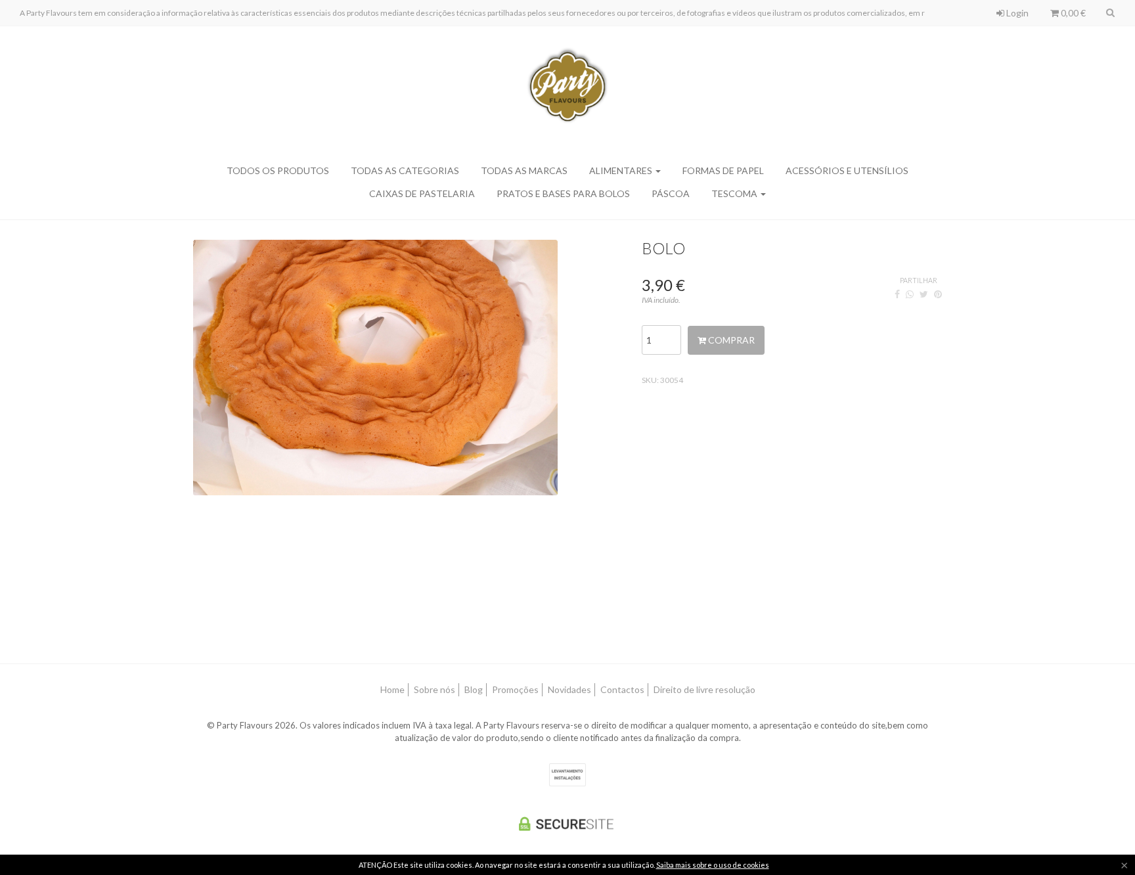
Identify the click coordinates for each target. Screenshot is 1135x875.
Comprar (730, 340)
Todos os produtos (278, 170)
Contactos (622, 689)
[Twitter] (924, 294)
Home (392, 689)
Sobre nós (434, 689)
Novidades (569, 689)
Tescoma (735, 193)
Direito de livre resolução (704, 689)
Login (1016, 12)
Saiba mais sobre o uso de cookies (712, 865)
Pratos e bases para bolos (563, 193)
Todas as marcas (524, 170)
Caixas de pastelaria (422, 193)
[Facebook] (897, 294)
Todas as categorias (405, 170)
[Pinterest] (938, 294)
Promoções (515, 689)
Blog (473, 689)
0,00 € (1072, 12)
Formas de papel (723, 170)
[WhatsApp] (910, 294)
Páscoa (671, 193)
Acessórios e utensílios (847, 170)
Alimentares (621, 170)
